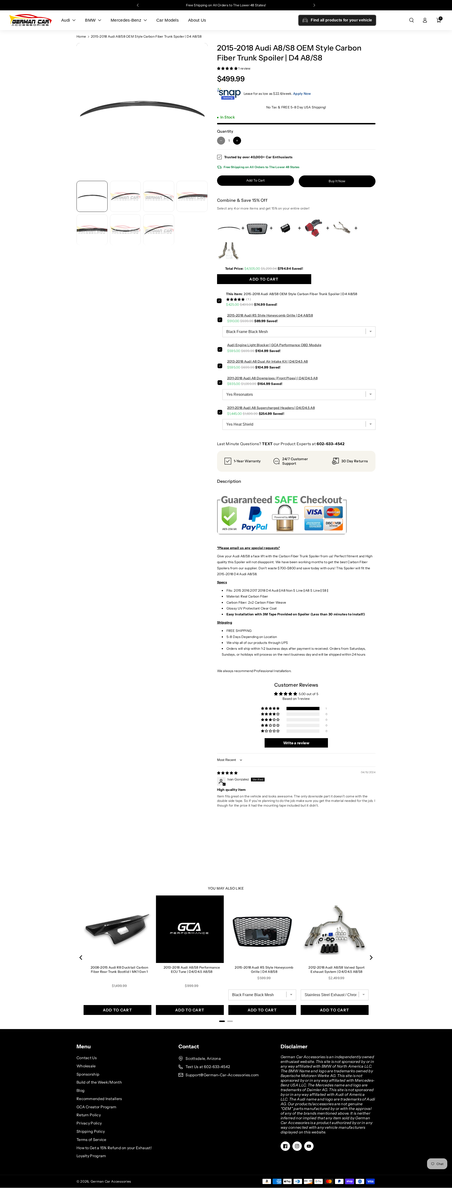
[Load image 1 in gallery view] (92, 196)
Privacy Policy (89, 1123)
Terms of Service (91, 1139)
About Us (197, 20)
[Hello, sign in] (425, 20)
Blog (81, 1090)
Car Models (167, 20)
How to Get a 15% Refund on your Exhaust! (114, 1147)
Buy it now (337, 181)
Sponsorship (88, 1074)
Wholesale (86, 1066)
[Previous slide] (138, 5)
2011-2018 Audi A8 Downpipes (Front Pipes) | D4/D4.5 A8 (272, 378)
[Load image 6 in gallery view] (125, 229)
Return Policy (89, 1115)
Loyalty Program (91, 1155)
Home (81, 36)
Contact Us (87, 1057)
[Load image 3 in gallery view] (158, 196)
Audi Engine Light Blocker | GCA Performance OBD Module (274, 345)
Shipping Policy (91, 1131)
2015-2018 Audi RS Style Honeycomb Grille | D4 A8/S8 (270, 315)
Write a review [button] (296, 743)
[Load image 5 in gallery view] (92, 229)
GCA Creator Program (97, 1107)
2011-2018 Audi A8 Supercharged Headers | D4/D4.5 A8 (271, 408)
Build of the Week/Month (99, 1082)
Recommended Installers (99, 1098)
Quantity (225, 131)
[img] (227, 773)
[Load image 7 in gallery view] (158, 229)
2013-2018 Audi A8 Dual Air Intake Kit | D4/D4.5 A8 (267, 361)
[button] (411, 20)
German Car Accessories (111, 1181)
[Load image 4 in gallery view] (192, 196)
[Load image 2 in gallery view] (125, 196)
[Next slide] (314, 5)
